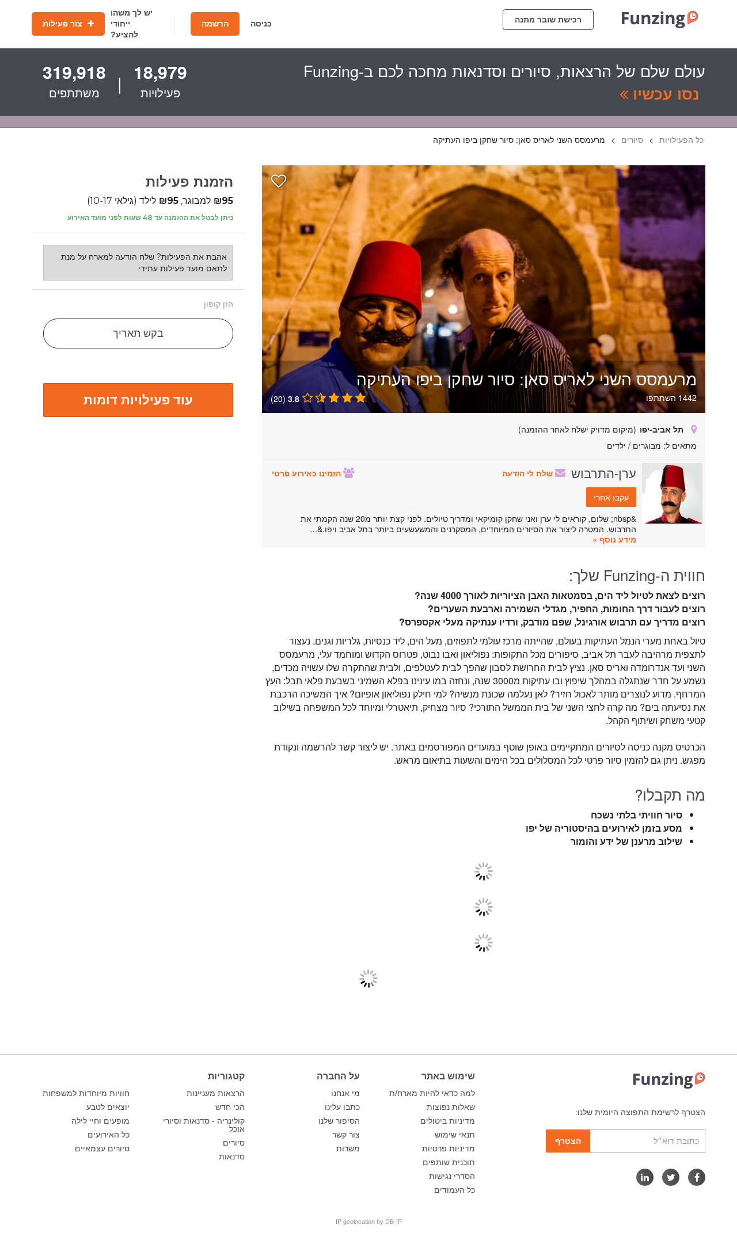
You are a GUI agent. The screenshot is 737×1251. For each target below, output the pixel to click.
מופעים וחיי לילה (100, 1120)
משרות (348, 1148)
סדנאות (232, 1156)
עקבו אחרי (611, 497)
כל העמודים (454, 1190)
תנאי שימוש (455, 1134)
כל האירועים (109, 1134)
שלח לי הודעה (528, 473)
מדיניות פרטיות (448, 1148)
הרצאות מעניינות (216, 1093)
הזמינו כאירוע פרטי (307, 473)
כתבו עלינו (342, 1107)
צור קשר (346, 1134)
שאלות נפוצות (451, 1107)
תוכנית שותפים (449, 1162)
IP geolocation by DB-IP (369, 1221)
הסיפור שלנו (339, 1120)
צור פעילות (64, 23)
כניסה (261, 23)
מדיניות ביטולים (447, 1120)
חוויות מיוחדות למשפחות (86, 1093)
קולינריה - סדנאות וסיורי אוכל (204, 1125)
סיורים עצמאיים (102, 1148)
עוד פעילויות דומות (138, 399)
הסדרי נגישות (452, 1176)
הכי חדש (230, 1107)
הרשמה (215, 23)
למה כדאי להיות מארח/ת (432, 1093)
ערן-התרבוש (603, 472)
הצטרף (568, 1141)
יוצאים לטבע (108, 1107)
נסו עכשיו (664, 93)
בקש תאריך (138, 333)
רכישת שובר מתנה (548, 19)
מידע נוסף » (614, 539)
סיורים (234, 1142)
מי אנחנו (345, 1093)
